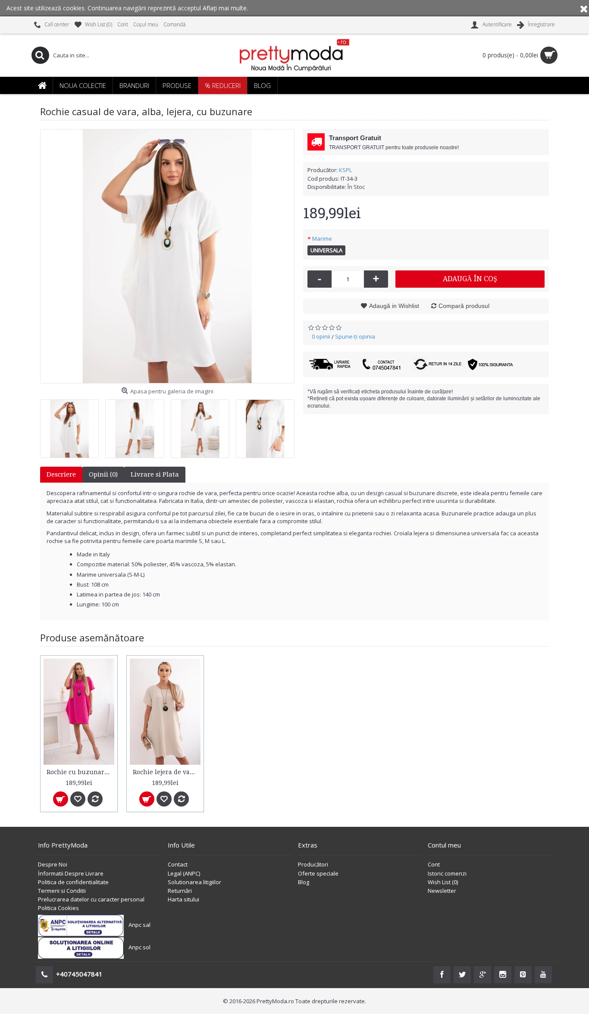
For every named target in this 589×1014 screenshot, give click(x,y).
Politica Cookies (58, 908)
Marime (322, 238)
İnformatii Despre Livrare (70, 873)
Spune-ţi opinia (355, 336)
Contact (178, 864)
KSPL (345, 170)
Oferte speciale (318, 873)
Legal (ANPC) (184, 873)
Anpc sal (139, 925)
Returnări (180, 891)
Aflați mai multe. (225, 8)
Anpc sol (139, 947)
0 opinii (321, 336)
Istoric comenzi (447, 873)
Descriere (61, 474)
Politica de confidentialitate (73, 882)
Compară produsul (464, 305)
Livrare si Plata (155, 474)
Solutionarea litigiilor (194, 882)
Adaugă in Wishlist (394, 305)
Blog (303, 882)
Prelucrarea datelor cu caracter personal (91, 899)
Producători (313, 864)
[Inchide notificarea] (584, 8)
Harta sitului (183, 899)
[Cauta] (40, 55)
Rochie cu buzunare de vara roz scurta (80, 772)
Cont (434, 864)
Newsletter (442, 891)
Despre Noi (52, 864)
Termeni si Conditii (62, 891)
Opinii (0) (103, 474)
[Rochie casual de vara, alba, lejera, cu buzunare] (167, 256)
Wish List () (443, 882)
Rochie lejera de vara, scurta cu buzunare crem (167, 772)
